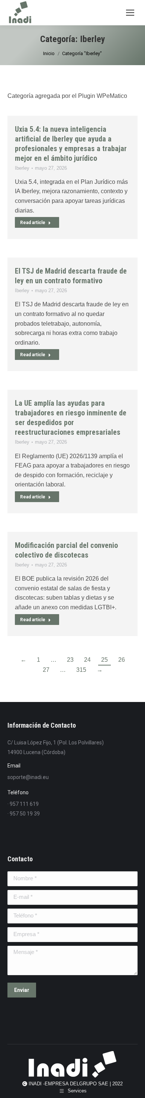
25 (104, 660)
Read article (32, 222)
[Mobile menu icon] (130, 12)
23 (70, 660)
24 (87, 660)
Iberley (22, 168)
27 (46, 670)
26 (121, 660)
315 (81, 670)
